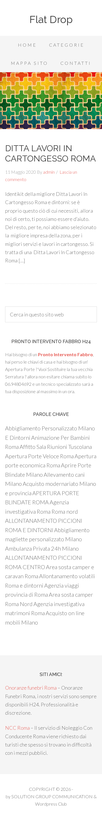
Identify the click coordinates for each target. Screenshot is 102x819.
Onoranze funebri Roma (31, 688)
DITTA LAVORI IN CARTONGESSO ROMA (50, 153)
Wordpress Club (51, 803)
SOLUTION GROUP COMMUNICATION (52, 796)
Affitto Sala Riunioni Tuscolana (56, 446)
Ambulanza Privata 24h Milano (42, 548)
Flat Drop (51, 19)
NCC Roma (17, 728)
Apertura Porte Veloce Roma (39, 456)
